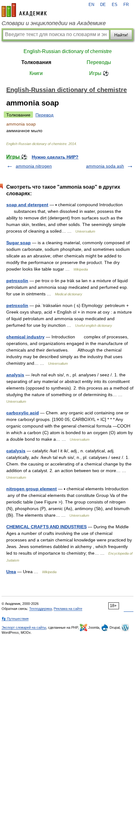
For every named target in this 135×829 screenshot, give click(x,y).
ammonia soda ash (105, 166)
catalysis (15, 450)
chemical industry (25, 336)
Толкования (36, 62)
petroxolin (17, 280)
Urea (11, 571)
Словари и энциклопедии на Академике (54, 23)
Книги (36, 73)
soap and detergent (27, 204)
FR (126, 5)
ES (114, 5)
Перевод (44, 114)
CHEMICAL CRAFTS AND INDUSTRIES (46, 526)
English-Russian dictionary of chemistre (68, 51)
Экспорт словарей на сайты (24, 627)
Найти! (121, 34)
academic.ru (24, 10)
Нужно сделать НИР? (55, 156)
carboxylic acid (22, 412)
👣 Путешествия (15, 619)
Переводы (99, 62)
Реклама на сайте (68, 609)
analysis (15, 374)
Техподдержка (40, 609)
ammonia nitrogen (34, 166)
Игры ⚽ (99, 73)
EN (91, 5)
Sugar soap (18, 242)
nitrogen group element (31, 488)
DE (103, 5)
